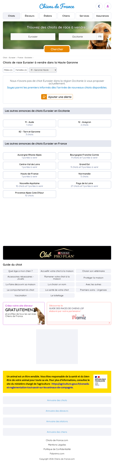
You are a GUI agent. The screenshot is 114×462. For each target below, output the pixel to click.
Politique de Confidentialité (57, 449)
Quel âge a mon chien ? (20, 271)
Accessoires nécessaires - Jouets (21, 277)
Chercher (57, 49)
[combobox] (33, 36)
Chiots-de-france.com (57, 440)
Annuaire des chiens (57, 431)
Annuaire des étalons (57, 421)
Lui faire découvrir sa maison (20, 284)
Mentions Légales (57, 444)
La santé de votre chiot (57, 289)
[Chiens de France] (57, 6)
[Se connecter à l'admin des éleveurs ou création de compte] (107, 6)
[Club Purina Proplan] (57, 253)
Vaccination (21, 295)
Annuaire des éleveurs (57, 410)
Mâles (8, 70)
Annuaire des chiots (57, 400)
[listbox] (99, 36)
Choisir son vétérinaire (93, 271)
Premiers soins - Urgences (93, 289)
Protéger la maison (93, 277)
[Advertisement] (57, 223)
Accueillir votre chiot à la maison (57, 271)
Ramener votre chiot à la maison (57, 277)
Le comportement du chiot (20, 289)
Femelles (21, 70)
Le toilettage (57, 295)
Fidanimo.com (57, 453)
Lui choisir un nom (57, 284)
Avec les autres (93, 284)
